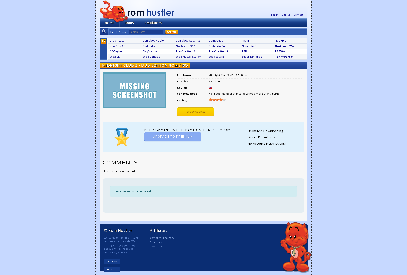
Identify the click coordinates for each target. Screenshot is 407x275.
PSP (244, 51)
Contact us (112, 269)
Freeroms (156, 242)
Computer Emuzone (162, 237)
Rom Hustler (151, 12)
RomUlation (157, 246)
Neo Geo (281, 40)
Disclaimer (112, 261)
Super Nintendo (252, 56)
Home (109, 22)
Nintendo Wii (284, 46)
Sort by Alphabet (103, 41)
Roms (129, 22)
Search (171, 32)
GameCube (216, 40)
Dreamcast (117, 40)
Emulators (153, 22)
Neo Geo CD (118, 46)
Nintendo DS (250, 46)
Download (196, 111)
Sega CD (115, 56)
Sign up (286, 14)
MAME (245, 40)
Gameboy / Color (154, 40)
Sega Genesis (151, 56)
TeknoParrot (284, 56)
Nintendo (149, 46)
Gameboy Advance (188, 40)
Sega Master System (188, 56)
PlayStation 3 (218, 51)
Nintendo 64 (217, 46)
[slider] (217, 99)
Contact (298, 14)
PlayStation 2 (185, 51)
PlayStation (150, 51)
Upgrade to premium (173, 137)
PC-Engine (116, 51)
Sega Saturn (216, 56)
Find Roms (118, 32)
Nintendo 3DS (185, 46)
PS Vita (280, 51)
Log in (275, 14)
